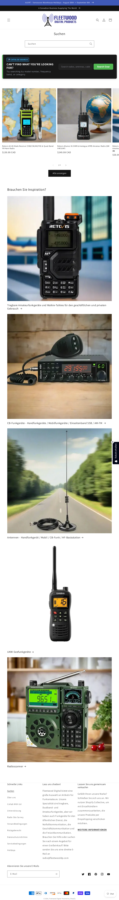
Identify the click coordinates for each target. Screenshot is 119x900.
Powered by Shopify (69, 899)
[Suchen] (91, 44)
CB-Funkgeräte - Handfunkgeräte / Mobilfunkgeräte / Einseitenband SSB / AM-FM (55, 423)
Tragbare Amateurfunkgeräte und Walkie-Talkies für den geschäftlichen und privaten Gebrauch (56, 306)
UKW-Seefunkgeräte (19, 651)
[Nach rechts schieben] (66, 165)
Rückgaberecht (14, 830)
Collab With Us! (14, 804)
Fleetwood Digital (55, 899)
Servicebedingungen (16, 843)
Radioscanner (15, 766)
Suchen (10, 791)
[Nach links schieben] (53, 165)
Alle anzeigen (59, 173)
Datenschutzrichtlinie (17, 837)
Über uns (11, 797)
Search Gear (103, 66)
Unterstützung (14, 810)
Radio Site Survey (15, 817)
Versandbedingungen (17, 823)
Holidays (11, 850)
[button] (9, 20)
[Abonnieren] (56, 874)
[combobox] (59, 44)
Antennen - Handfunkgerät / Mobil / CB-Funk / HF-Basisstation (43, 537)
